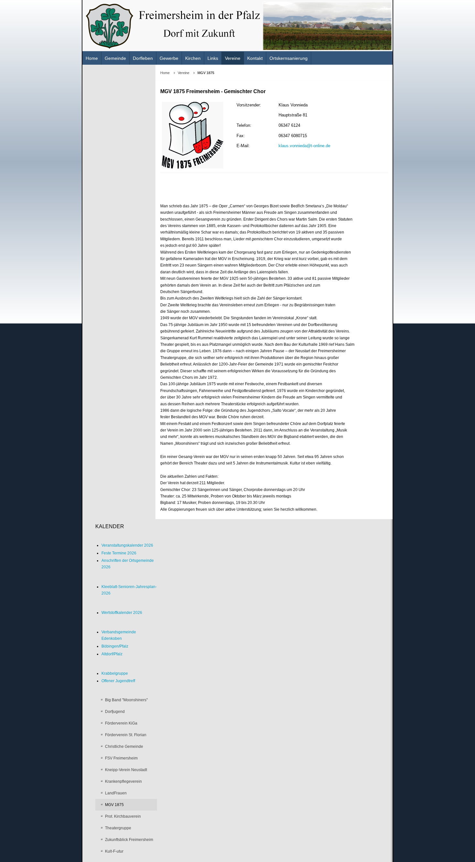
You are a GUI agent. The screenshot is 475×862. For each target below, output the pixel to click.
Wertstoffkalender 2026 (121, 612)
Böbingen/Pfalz (114, 646)
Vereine (183, 73)
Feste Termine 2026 (118, 553)
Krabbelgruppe (114, 673)
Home (165, 73)
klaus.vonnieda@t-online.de (304, 145)
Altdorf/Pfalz (111, 654)
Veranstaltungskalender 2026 (127, 545)
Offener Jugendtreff (118, 681)
